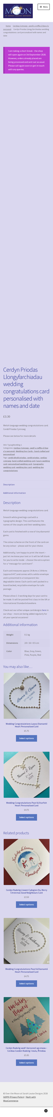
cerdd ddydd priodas (17, 457)
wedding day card (24, 467)
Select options (26, 738)
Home (8, 26)
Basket (40, 1110)
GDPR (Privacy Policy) (13, 1097)
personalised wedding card (20, 464)
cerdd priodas (33, 457)
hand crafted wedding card (23, 461)
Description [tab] (9, 484)
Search (26, 1112)
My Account (9, 1112)
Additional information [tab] (14, 492)
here (44, 610)
